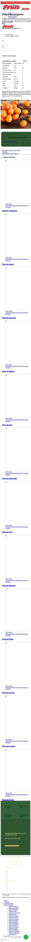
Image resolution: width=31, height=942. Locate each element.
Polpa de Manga (8, 800)
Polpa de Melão (7, 639)
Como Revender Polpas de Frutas (17, 875)
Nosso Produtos (12, 873)
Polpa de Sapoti (8, 264)
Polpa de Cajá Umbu (9, 478)
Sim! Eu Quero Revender (11, 142)
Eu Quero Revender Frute (12, 846)
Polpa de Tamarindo (9, 211)
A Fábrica (10, 871)
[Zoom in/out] (6, 939)
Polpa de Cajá (7, 532)
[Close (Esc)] (1, 939)
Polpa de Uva (11, 889)
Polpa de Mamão (8, 371)
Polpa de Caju (7, 425)
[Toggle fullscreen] (5, 939)
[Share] (3, 939)
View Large (8, 204)
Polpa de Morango (9, 585)
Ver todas (10, 891)
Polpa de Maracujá (9, 318)
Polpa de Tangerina (13, 886)
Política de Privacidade (14, 878)
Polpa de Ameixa (8, 693)
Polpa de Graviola (8, 746)
